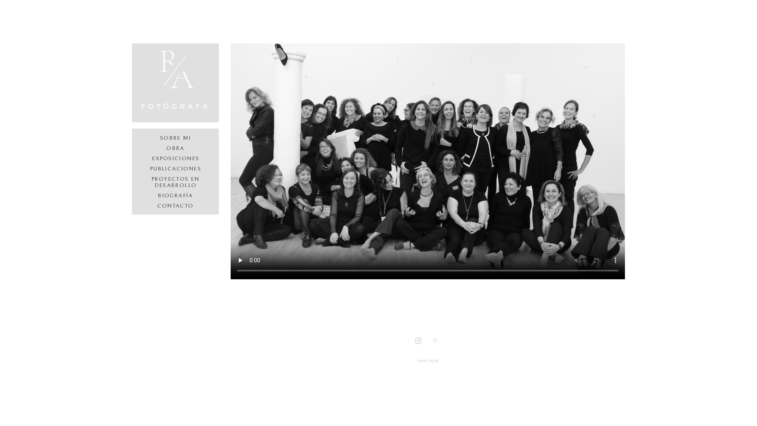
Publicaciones (175, 169)
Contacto (175, 206)
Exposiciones (176, 158)
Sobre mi (175, 138)
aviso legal (427, 360)
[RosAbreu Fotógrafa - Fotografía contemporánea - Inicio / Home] (175, 82)
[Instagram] (418, 341)
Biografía (175, 195)
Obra (175, 148)
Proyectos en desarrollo (175, 182)
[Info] (435, 341)
